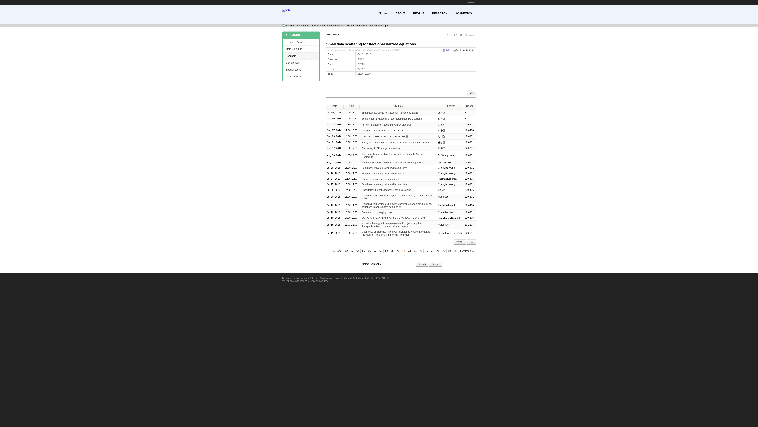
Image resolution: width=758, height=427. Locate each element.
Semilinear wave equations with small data (384, 168)
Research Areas (294, 42)
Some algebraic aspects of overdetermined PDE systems (392, 118)
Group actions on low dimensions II (380, 179)
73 (409, 251)
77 (432, 251)
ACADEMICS (463, 13)
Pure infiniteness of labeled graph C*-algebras (386, 124)
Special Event (293, 69)
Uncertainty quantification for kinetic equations (386, 190)
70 (392, 251)
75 (420, 251)
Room (469, 106)
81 (455, 251)
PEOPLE (418, 13)
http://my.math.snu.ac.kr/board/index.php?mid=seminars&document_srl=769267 (363, 50)
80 (449, 251)
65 (363, 251)
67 (375, 251)
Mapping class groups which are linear (382, 130)
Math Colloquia (294, 49)
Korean (470, 2)
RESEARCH (439, 13)
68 (380, 251)
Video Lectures (294, 76)
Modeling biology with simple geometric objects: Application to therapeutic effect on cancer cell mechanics (395, 225)
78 (438, 251)
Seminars (470, 35)
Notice (383, 13)
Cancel (435, 264)
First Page (336, 251)
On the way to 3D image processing (381, 148)
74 (415, 251)
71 (398, 251)
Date (334, 106)
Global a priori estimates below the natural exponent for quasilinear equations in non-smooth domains (397, 205)
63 (352, 251)
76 (426, 251)
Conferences (293, 62)
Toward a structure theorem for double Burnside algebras (392, 162)
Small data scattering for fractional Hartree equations (371, 44)
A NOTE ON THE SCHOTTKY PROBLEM (383, 136)
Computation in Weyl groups (377, 212)
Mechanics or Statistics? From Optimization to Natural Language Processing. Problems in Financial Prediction (396, 233)
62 (346, 251)
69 (386, 251)
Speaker (450, 106)
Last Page (465, 251)
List (471, 92)
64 (357, 251)
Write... (460, 242)
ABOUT (400, 13)
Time (351, 106)
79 (443, 251)
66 (369, 251)
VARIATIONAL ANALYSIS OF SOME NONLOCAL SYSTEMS (394, 217)
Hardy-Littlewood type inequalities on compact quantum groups (395, 142)
